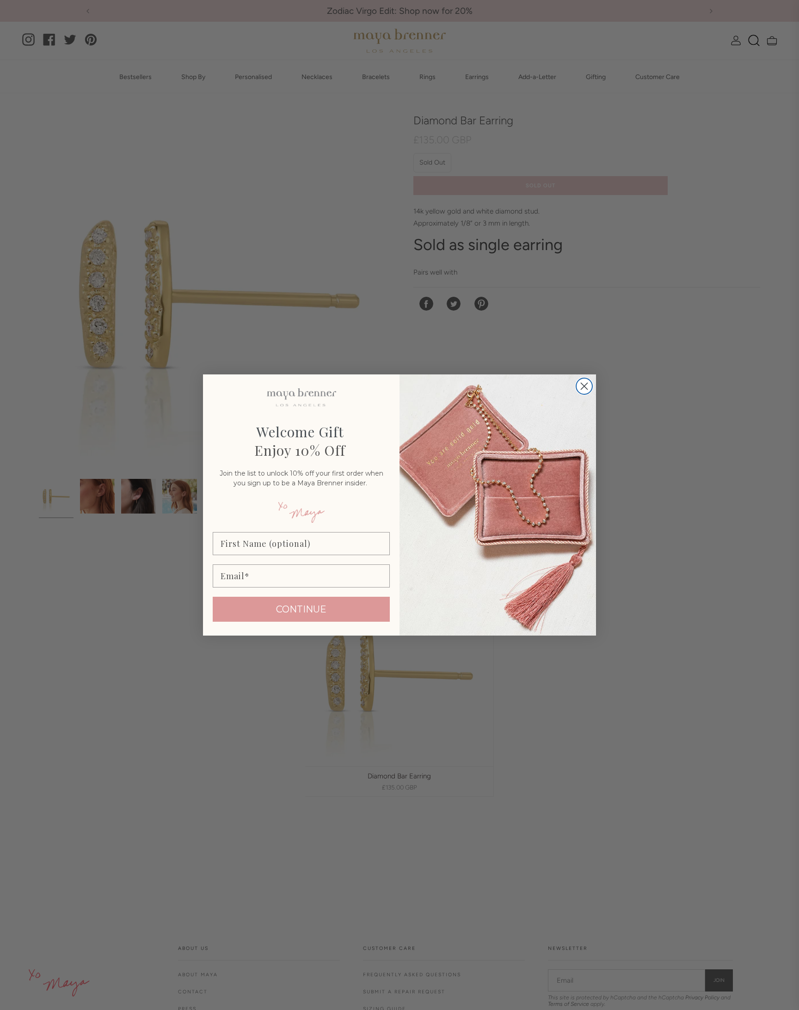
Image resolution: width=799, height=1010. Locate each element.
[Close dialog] (584, 386)
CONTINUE (301, 609)
